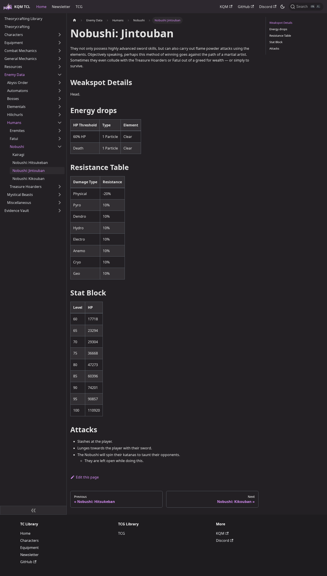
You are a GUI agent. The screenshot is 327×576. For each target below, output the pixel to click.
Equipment (29, 547)
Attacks (274, 48)
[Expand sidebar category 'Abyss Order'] (60, 82)
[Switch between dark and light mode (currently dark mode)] (282, 6)
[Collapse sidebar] (33, 510)
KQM (224, 6)
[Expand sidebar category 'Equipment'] (60, 42)
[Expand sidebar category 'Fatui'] (60, 138)
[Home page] (74, 20)
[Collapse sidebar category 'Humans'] (60, 122)
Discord (265, 6)
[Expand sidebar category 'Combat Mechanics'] (60, 50)
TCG (79, 6)
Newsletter (61, 6)
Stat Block (276, 42)
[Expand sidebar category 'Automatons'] (60, 90)
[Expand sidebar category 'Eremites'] (60, 130)
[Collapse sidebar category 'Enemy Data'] (60, 74)
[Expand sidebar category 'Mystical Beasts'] (60, 194)
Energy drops (278, 29)
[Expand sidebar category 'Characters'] (60, 34)
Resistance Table (280, 36)
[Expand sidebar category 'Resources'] (60, 66)
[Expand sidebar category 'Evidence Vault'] (60, 210)
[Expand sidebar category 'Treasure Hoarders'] (60, 186)
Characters (29, 540)
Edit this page (87, 477)
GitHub (244, 6)
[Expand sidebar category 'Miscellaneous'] (60, 202)
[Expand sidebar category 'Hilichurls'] (60, 114)
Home (41, 6)
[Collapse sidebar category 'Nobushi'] (60, 146)
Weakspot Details (280, 23)
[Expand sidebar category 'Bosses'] (60, 98)
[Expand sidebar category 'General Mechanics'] (60, 58)
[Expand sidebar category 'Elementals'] (60, 106)
